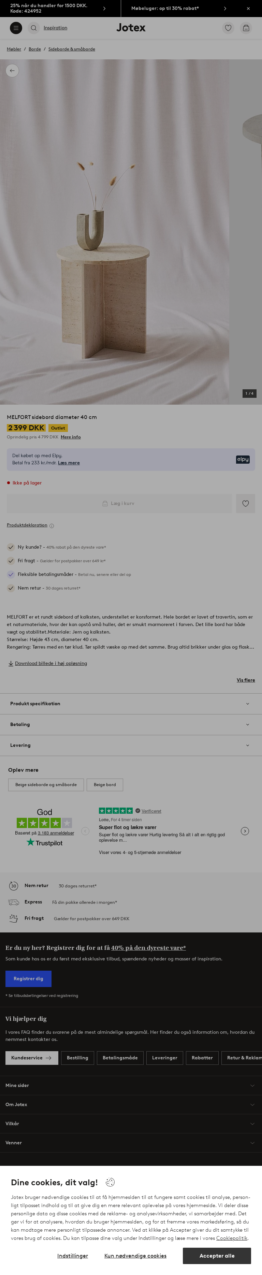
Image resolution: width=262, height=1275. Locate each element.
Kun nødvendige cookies (135, 1255)
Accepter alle (217, 1255)
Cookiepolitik (231, 1238)
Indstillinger (72, 1255)
